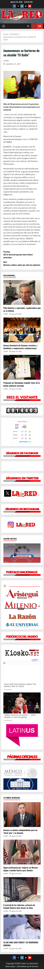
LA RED (6, 61)
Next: (21, 263)
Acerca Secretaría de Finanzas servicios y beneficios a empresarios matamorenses (20, 347)
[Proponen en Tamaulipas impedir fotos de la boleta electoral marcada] (22, 367)
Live (39, 26)
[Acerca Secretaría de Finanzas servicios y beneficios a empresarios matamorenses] (22, 330)
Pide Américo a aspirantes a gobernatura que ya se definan (22, 309)
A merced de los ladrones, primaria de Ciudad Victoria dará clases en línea (19, 906)
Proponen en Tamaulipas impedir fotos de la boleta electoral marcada (21, 384)
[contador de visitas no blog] (22, 410)
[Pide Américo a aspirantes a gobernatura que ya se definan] (22, 292)
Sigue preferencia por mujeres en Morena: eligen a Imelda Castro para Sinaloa (20, 869)
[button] (3, 26)
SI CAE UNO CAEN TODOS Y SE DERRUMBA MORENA (20, 944)
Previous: (18, 254)
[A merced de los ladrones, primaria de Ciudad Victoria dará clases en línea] (22, 889)
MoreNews (21, 966)
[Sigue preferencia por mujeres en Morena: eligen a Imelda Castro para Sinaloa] (22, 852)
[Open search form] (28, 26)
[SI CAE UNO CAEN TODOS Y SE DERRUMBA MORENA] (22, 926)
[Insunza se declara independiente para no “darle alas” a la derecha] (22, 814)
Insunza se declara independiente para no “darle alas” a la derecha (20, 831)
